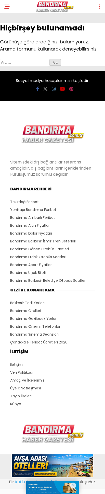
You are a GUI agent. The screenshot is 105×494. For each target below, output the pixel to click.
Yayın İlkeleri (21, 396)
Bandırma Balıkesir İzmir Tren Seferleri (43, 241)
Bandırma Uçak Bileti (28, 272)
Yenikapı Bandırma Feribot (33, 209)
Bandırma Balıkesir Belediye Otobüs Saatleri (48, 280)
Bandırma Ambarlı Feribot (32, 217)
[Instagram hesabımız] (54, 89)
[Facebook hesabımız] (37, 89)
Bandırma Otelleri (25, 310)
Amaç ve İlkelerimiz (27, 380)
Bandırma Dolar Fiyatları (31, 233)
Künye (15, 403)
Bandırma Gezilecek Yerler (33, 318)
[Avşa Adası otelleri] (52, 466)
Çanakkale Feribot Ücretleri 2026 (39, 342)
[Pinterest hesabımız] (71, 89)
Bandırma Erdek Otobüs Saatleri (38, 256)
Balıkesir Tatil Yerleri (27, 302)
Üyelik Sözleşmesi (25, 388)
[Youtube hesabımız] (62, 89)
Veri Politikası (21, 372)
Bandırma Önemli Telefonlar (35, 326)
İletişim (16, 364)
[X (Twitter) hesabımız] (45, 89)
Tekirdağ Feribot (24, 201)
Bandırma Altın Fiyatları (30, 225)
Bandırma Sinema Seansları (34, 334)
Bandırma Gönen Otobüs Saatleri (39, 249)
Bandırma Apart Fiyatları (31, 264)
